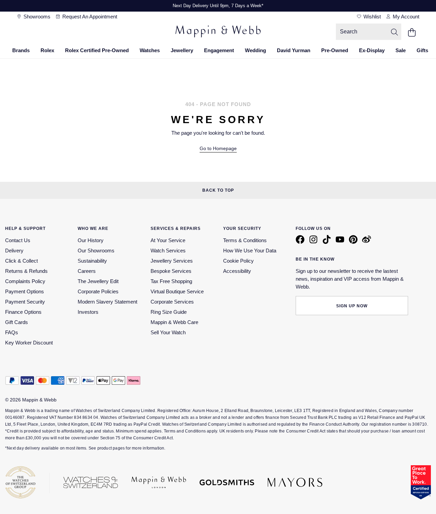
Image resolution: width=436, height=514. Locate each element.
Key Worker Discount (29, 343)
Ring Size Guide (169, 312)
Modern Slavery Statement (107, 302)
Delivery (14, 250)
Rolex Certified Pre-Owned (97, 50)
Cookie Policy (238, 261)
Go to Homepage (218, 148)
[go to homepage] (218, 32)
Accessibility (237, 271)
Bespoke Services (171, 271)
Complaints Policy (25, 281)
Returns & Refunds (26, 271)
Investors (88, 312)
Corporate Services (172, 302)
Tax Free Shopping (171, 281)
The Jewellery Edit (98, 281)
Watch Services (168, 250)
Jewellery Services (172, 261)
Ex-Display (372, 50)
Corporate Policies (98, 291)
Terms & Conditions (245, 240)
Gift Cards (16, 322)
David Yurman (293, 50)
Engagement (219, 50)
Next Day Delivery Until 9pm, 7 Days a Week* (218, 5)
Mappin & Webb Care (174, 322)
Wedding (255, 50)
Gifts (422, 50)
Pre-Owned (334, 50)
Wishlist (371, 16)
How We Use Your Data (249, 250)
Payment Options (24, 291)
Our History (91, 240)
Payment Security (25, 302)
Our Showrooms (96, 250)
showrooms (36, 16)
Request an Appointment (89, 16)
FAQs (11, 332)
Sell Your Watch (168, 332)
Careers (87, 271)
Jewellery (182, 50)
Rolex (47, 50)
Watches (150, 50)
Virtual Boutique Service (177, 291)
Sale (400, 50)
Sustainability (92, 261)
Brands (21, 50)
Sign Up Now (352, 306)
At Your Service (168, 240)
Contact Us (17, 240)
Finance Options (23, 312)
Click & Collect (21, 261)
